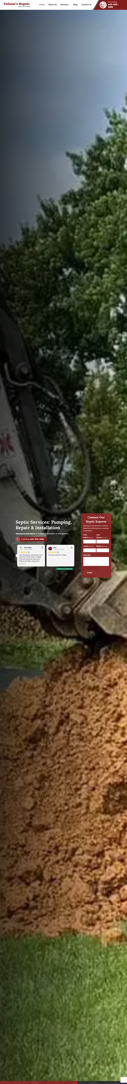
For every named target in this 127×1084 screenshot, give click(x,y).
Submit (90, 573)
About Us (52, 5)
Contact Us (86, 5)
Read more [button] (22, 564)
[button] (74, 555)
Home (42, 5)
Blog (75, 5)
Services (64, 5)
